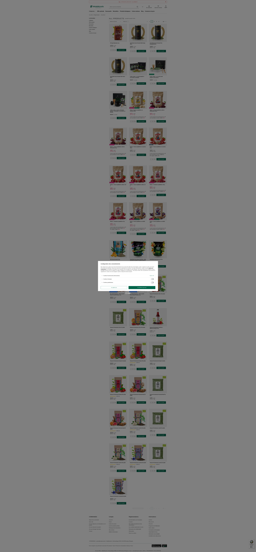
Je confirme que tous (141, 287)
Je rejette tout (114, 287)
